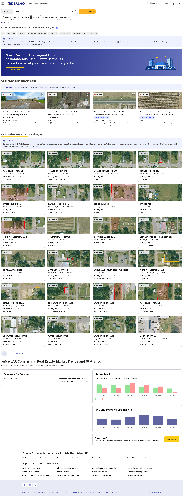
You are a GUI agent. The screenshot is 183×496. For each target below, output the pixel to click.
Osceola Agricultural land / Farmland (36, 475)
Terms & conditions (38, 492)
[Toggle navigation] (3, 3)
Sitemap (76, 492)
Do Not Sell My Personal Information (103, 492)
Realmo (16, 3)
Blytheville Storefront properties (104, 468)
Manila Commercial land (31, 468)
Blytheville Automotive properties (139, 468)
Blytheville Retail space (100, 472)
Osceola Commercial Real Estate (104, 458)
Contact (84, 492)
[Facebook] (24, 485)
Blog (62, 492)
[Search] (76, 11)
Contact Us (172, 439)
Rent (36, 4)
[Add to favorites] (42, 94)
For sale (3, 22)
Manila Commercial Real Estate (68, 458)
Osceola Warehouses (135, 475)
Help (68, 492)
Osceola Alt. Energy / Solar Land (104, 475)
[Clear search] (72, 11)
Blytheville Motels (64, 472)
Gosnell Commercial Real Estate (139, 458)
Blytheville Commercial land (67, 468)
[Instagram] (35, 485)
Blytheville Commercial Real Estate (35, 458)
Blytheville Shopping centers (137, 472)
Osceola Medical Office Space (68, 475)
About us (25, 492)
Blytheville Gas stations (31, 472)
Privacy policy (53, 492)
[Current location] (3, 33)
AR (9, 22)
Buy (30, 4)
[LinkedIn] (29, 485)
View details (23, 109)
